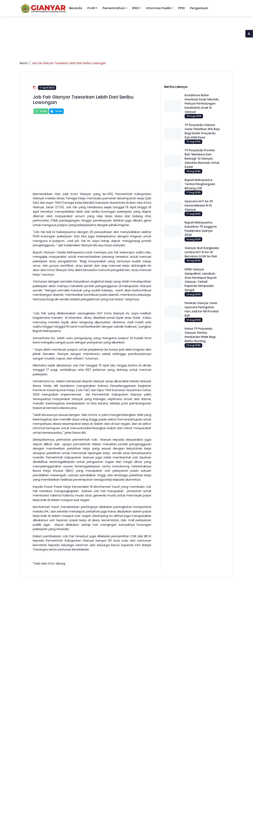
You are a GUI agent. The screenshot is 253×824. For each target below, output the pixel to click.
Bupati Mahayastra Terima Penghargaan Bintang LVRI (200, 184)
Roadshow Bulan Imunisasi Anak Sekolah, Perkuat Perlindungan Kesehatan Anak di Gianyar (202, 103)
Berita (24, 63)
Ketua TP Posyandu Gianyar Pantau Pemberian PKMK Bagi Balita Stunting (200, 335)
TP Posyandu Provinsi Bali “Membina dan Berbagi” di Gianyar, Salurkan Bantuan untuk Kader (202, 158)
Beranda (75, 8)
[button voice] (249, 34)
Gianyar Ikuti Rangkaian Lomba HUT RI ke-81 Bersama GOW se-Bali (202, 252)
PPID (181, 8)
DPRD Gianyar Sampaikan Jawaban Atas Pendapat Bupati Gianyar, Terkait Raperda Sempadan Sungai (200, 279)
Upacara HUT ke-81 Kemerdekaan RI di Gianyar (199, 205)
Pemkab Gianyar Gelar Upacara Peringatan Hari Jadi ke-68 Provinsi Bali (201, 309)
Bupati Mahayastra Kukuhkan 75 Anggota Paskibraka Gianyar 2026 (201, 228)
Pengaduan (199, 8)
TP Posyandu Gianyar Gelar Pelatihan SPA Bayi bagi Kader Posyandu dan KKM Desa (202, 131)
